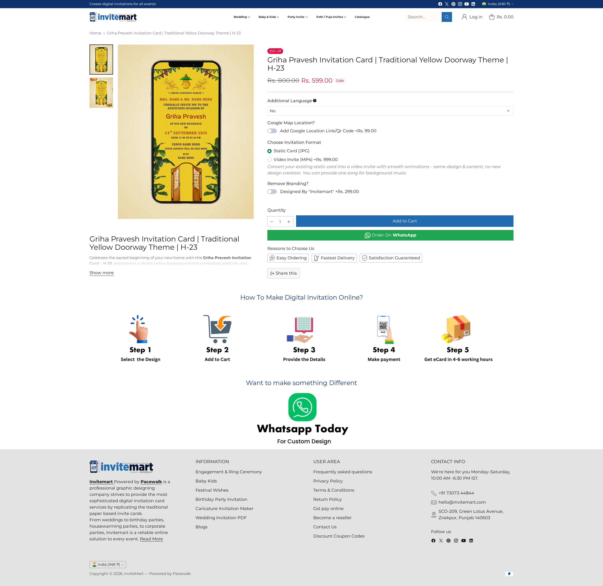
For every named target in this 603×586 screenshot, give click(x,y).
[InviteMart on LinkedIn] (473, 5)
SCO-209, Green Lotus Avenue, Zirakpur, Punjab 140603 (471, 514)
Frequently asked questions (342, 471)
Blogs (202, 527)
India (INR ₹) (499, 4)
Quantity (276, 210)
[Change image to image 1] (101, 59)
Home (95, 33)
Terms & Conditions (333, 490)
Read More (151, 539)
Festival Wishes (212, 490)
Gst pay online (328, 508)
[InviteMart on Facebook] (440, 5)
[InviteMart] (113, 16)
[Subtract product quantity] (272, 222)
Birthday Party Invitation (221, 499)
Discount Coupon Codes (339, 536)
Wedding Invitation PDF (221, 517)
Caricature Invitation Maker (224, 508)
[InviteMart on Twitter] (446, 5)
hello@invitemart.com (462, 502)
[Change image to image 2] (101, 92)
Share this (286, 273)
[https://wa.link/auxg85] (301, 419)
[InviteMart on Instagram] (460, 5)
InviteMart (134, 573)
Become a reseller (332, 517)
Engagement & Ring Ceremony (229, 471)
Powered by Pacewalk (170, 573)
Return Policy (327, 499)
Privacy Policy (328, 481)
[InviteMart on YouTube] (466, 5)
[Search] (447, 17)
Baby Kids (206, 481)
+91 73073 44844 (456, 493)
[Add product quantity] (289, 222)
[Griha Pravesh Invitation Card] (186, 131)
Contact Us (325, 527)
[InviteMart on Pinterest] (453, 5)
